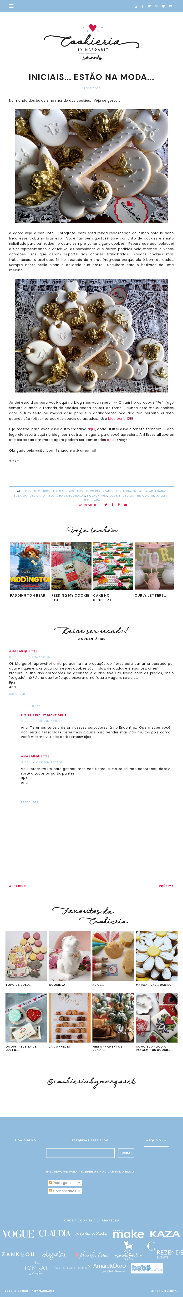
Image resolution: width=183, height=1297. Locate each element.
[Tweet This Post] (105, 505)
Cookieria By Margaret (36, 1290)
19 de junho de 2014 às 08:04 (30, 657)
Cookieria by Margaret (44, 715)
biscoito (32, 491)
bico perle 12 (119, 418)
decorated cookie (138, 496)
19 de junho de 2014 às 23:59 (42, 762)
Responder (17, 693)
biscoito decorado (59, 491)
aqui (91, 429)
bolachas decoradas (66, 496)
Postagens (61, 1182)
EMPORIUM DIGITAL (164, 1290)
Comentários (64, 1191)
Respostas (33, 706)
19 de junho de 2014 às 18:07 (41, 721)
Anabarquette (23, 651)
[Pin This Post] (119, 505)
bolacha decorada (30, 496)
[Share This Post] (112, 505)
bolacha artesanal (150, 491)
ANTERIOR (17, 886)
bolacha (123, 491)
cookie (115, 496)
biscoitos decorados (96, 491)
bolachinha (97, 496)
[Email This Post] (125, 505)
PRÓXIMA (166, 886)
